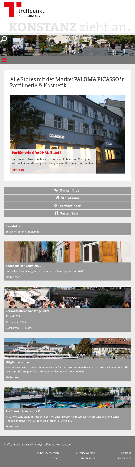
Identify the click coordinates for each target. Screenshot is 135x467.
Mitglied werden (17, 362)
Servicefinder (70, 205)
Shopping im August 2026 (23, 266)
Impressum (88, 458)
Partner (54, 458)
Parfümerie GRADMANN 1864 (36, 152)
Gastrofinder (70, 213)
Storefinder (70, 198)
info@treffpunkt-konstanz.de (53, 444)
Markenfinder (70, 190)
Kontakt (126, 453)
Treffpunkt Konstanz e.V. (23, 411)
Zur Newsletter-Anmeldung (22, 231)
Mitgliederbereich (48, 453)
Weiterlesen (13, 277)
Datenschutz (123, 458)
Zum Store (18, 169)
